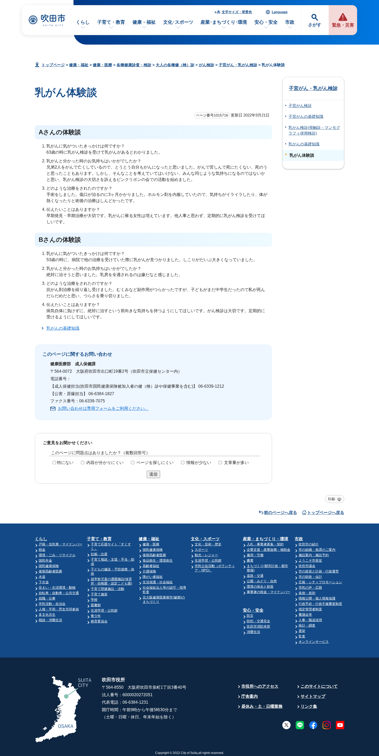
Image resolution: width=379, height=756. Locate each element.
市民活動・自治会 (52, 604)
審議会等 (305, 615)
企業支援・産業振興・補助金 (268, 550)
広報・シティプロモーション (320, 582)
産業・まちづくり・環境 (265, 539)
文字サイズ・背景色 (237, 12)
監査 (302, 636)
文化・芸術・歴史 (208, 544)
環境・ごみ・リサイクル (57, 555)
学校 (94, 600)
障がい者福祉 (153, 577)
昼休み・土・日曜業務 (262, 706)
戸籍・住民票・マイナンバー (60, 544)
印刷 (331, 499)
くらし (83, 22)
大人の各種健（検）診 (175, 65)
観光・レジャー (206, 555)
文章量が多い (236, 462)
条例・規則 (307, 593)
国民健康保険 (49, 566)
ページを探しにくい (155, 462)
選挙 (302, 631)
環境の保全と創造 (260, 586)
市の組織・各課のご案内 (317, 550)
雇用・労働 (255, 555)
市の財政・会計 (310, 577)
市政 (289, 22)
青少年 (96, 616)
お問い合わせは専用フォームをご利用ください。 (103, 408)
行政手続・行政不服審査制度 (320, 604)
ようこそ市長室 (310, 560)
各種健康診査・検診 (134, 65)
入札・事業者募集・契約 (265, 544)
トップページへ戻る (325, 512)
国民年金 (45, 560)
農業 (250, 560)
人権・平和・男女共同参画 (59, 609)
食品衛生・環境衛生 (158, 560)
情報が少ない (198, 462)
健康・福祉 (144, 22)
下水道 (44, 582)
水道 (42, 577)
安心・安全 (266, 22)
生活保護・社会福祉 (158, 582)
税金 (42, 550)
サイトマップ (313, 696)
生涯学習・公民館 (104, 610)
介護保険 (149, 571)
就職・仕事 (47, 598)
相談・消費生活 (50, 620)
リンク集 (309, 706)
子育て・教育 (111, 22)
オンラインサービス (314, 642)
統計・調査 (307, 625)
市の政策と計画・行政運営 (319, 571)
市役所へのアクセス (259, 686)
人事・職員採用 (310, 620)
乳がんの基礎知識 (62, 328)
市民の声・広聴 (310, 587)
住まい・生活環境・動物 (57, 587)
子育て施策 (99, 594)
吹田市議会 (307, 566)
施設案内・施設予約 (314, 555)
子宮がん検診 (300, 106)
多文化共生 (47, 615)
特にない (65, 462)
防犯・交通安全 (258, 621)
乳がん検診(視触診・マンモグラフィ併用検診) (314, 130)
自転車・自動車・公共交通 (59, 593)
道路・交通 (255, 576)
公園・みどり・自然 (262, 581)
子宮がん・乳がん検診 (238, 65)
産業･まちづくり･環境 (224, 22)
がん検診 (206, 65)
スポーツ (201, 550)
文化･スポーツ (178, 22)
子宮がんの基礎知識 (306, 116)
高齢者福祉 (151, 566)
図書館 (96, 605)
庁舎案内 (249, 696)
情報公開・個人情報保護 (317, 598)
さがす (314, 24)
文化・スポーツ (205, 539)
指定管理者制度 (310, 609)
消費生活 (253, 632)
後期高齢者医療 (50, 571)
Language (279, 12)
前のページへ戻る (280, 512)
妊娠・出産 (99, 554)
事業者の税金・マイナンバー (268, 592)
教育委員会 (99, 621)
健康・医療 (102, 65)
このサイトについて (319, 686)
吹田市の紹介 (309, 544)
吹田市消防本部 (258, 626)
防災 (250, 616)
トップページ (53, 65)
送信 (153, 474)
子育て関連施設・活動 (107, 589)
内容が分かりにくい (104, 462)
